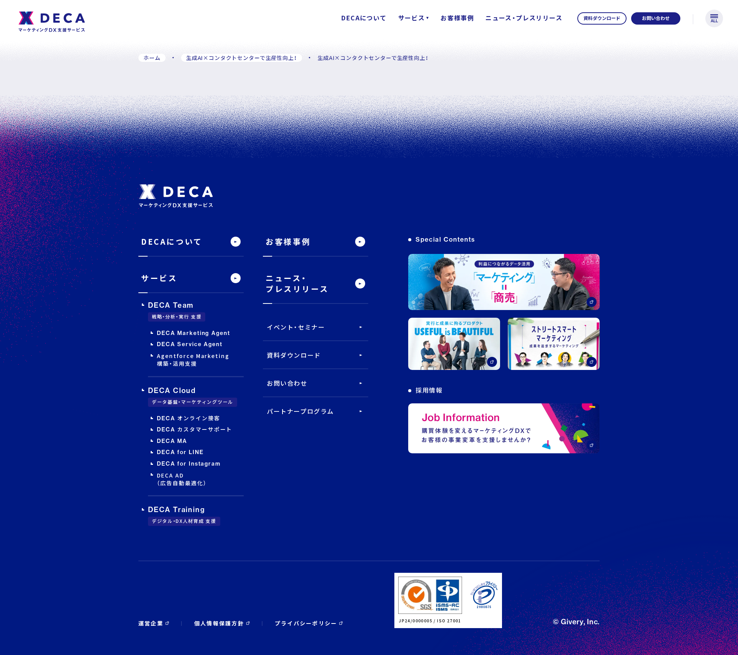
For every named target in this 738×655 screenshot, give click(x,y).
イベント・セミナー (296, 327)
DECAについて (363, 17)
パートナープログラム (300, 411)
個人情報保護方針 (219, 623)
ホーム (152, 57)
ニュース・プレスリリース (523, 17)
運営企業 (150, 623)
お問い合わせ (287, 383)
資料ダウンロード (294, 355)
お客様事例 (457, 17)
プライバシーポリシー (306, 623)
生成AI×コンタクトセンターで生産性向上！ (241, 57)
